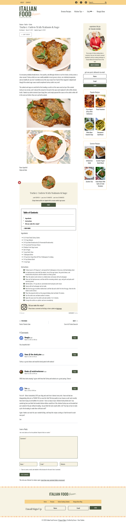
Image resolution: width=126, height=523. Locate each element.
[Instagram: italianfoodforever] (24, 307)
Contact (28, 2)
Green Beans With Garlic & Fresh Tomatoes (100, 183)
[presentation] (89, 101)
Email (42, 464)
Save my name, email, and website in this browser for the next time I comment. (41, 469)
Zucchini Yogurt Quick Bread (100, 162)
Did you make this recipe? (32, 224)
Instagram (59, 308)
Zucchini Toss (89, 181)
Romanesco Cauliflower (100, 133)
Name (22, 464)
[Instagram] (81, 2)
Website (63, 464)
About (22, 2)
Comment (23, 438)
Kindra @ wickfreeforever (34, 371)
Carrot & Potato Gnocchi (71, 322)
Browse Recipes (66, 11)
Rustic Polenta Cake (24, 322)
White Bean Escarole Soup (89, 133)
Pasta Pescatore (100, 109)
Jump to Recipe (26, 34)
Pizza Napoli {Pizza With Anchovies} (89, 111)
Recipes (21, 24)
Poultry (26, 24)
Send (95, 85)
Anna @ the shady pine (33, 354)
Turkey (30, 24)
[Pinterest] (85, 2)
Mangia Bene (101, 11)
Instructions (28, 221)
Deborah (22, 30)
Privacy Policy (62, 520)
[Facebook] (76, 2)
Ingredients (28, 218)
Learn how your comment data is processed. (53, 480)
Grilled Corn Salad (89, 162)
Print (48, 205)
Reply (75, 338)
